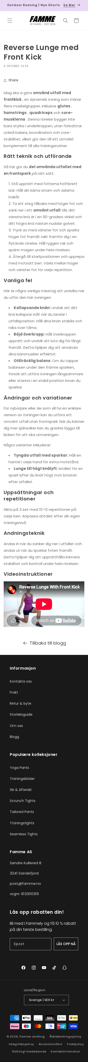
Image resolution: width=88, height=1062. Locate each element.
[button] (9, 20)
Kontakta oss (21, 681)
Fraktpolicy (75, 1044)
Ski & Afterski (21, 789)
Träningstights (22, 823)
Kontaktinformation (65, 1051)
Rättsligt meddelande (29, 1051)
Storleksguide (21, 714)
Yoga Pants (19, 767)
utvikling (38, 1036)
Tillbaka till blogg (48, 643)
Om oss (16, 725)
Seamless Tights (24, 834)
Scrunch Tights (22, 800)
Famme (25, 1036)
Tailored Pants (22, 811)
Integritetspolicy (21, 1044)
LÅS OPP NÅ (66, 943)
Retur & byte (20, 703)
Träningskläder (22, 778)
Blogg (14, 736)
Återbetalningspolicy (65, 1036)
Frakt (14, 692)
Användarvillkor (51, 1044)
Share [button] (13, 80)
